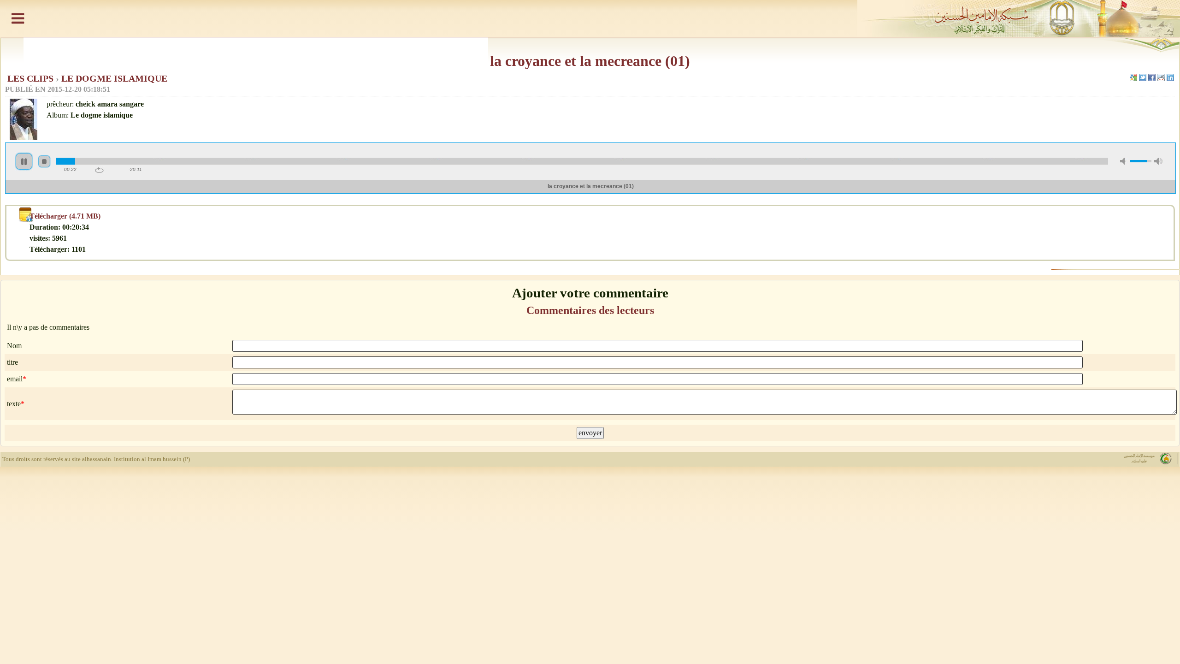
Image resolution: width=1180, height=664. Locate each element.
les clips (31, 78)
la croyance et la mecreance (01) (590, 61)
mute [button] (1124, 161)
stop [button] (44, 161)
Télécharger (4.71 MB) (65, 216)
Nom (14, 346)
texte (14, 404)
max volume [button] (1158, 161)
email (15, 379)
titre (12, 362)
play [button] (24, 161)
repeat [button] (99, 170)
